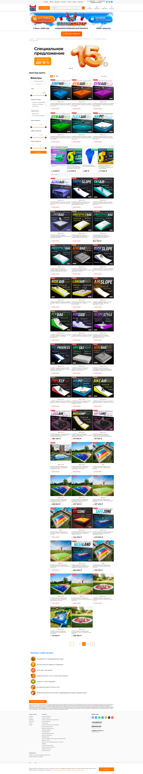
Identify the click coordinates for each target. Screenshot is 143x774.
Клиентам (80, 2)
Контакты (63, 2)
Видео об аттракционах (48, 728)
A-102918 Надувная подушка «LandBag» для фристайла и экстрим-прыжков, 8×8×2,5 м (60, 236)
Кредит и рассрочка (47, 735)
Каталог (46, 2)
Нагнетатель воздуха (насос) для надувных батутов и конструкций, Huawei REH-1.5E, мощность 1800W (105, 167)
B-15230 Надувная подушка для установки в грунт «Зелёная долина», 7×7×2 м (103, 501)
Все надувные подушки (100, 39)
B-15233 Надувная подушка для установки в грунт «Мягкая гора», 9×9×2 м (102, 467)
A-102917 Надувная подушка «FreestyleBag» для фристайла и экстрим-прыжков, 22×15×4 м (80, 236)
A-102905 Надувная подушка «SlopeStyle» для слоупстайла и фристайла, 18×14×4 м (101, 336)
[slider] (31, 95)
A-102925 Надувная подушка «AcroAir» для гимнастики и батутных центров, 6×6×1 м (60, 203)
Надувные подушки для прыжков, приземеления (77, 39)
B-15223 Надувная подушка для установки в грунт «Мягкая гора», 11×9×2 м (59, 533)
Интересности (45, 736)
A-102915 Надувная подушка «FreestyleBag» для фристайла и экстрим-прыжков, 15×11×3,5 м (59, 270)
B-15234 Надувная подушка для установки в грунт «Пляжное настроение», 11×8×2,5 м (80, 467)
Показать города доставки (38, 701)
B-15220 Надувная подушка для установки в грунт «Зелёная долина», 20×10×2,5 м (60, 566)
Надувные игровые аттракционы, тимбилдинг (48, 39)
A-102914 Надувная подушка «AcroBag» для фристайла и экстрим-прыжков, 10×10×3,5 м (82, 270)
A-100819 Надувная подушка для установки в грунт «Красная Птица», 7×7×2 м (103, 599)
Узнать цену (55, 108)
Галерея (44, 743)
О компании (45, 723)
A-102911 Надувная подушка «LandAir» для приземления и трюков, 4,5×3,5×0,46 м (82, 303)
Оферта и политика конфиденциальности (39, 755)
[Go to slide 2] (70, 68)
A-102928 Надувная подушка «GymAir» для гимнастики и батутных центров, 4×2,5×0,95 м (60, 138)
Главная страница (46, 716)
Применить (38, 152)
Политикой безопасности (57, 770)
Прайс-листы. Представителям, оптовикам (52, 742)
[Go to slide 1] (69, 68)
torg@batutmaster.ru (96, 2)
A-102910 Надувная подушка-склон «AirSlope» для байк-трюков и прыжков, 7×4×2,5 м (102, 303)
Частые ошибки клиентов (48, 747)
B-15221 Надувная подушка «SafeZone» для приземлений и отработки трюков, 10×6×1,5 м (103, 533)
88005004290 (102, 1)
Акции (74, 2)
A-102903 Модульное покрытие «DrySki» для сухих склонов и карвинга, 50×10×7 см (80, 369)
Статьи (69, 2)
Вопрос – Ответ (46, 740)
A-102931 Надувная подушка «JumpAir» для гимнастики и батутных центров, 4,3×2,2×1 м (60, 105)
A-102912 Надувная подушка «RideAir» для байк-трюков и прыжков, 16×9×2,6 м (60, 303)
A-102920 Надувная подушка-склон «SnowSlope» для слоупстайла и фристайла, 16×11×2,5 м (81, 203)
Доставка (57, 2)
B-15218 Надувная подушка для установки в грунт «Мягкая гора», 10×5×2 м (102, 566)
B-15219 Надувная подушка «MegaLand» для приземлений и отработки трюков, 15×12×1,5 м (80, 566)
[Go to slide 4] (73, 68)
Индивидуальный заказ (48, 733)
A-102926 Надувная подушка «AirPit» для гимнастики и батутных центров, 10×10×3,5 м (103, 138)
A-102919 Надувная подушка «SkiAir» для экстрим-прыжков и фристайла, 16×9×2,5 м (103, 203)
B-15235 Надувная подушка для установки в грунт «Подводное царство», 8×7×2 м (58, 467)
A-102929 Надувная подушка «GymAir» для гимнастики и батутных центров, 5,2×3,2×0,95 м (103, 105)
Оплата (51, 2)
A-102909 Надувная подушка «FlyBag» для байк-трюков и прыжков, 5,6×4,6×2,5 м (60, 336)
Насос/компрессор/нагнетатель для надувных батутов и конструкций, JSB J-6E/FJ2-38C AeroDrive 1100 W (74, 167)
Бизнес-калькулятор (47, 726)
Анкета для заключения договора (50, 724)
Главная (31, 39)
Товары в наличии (46, 748)
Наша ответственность (47, 745)
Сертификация (45, 731)
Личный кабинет (46, 721)
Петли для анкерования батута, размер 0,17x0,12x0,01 (89, 166)
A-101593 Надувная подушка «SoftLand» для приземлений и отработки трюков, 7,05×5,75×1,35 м (102, 435)
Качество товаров (46, 730)
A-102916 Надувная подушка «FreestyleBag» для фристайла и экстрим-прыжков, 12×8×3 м (101, 236)
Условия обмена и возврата (36, 756)
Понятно (106, 769)
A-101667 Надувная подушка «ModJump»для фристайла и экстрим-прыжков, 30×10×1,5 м (82, 435)
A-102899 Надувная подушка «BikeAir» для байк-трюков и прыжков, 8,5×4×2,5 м (103, 402)
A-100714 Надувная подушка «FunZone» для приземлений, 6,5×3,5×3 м (58, 632)
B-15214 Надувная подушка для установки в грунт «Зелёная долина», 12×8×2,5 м (82, 599)
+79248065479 (92, 1)
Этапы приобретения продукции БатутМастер (53, 738)
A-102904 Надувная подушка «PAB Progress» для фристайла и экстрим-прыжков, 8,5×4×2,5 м (60, 369)
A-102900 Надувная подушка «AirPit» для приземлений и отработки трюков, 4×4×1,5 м (81, 402)
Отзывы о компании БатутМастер (50, 719)
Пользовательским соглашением (75, 770)
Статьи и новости (46, 718)
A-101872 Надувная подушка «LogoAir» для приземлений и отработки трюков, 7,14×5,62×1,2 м (60, 435)
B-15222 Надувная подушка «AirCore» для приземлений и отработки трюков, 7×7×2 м (81, 533)
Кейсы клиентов (46, 750)
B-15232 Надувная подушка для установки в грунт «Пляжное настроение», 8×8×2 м (58, 501)
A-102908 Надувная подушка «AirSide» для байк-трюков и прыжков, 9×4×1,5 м (82, 336)
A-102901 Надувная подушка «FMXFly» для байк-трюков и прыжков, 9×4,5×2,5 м (60, 402)
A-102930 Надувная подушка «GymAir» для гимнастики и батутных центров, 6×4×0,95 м (82, 105)
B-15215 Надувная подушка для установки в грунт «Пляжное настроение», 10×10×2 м (58, 599)
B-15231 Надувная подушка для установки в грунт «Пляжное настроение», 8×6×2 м (80, 501)
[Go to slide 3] (72, 68)
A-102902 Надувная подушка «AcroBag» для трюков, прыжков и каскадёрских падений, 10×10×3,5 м (102, 369)
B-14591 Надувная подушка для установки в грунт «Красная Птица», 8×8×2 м (81, 632)
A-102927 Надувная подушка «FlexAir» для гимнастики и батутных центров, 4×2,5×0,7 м (82, 138)
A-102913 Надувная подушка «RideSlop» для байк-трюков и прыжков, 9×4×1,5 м (103, 270)
